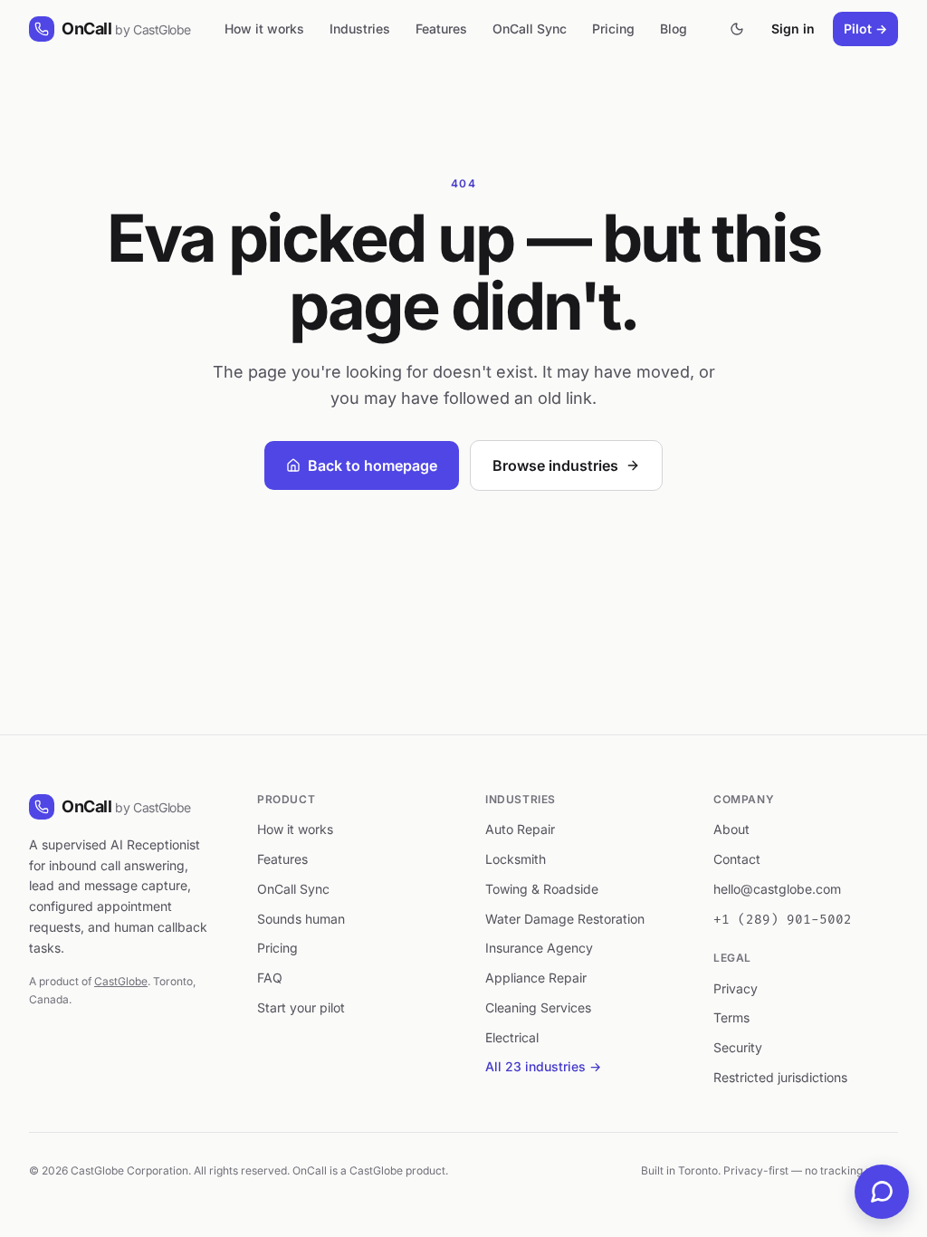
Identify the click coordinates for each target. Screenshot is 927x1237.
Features (441, 28)
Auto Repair (520, 829)
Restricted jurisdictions (780, 1077)
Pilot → (865, 28)
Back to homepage (372, 465)
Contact (736, 859)
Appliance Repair (536, 977)
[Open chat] (882, 1192)
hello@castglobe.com (777, 889)
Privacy (735, 988)
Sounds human (301, 918)
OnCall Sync (529, 28)
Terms (731, 1017)
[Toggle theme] (737, 29)
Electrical (512, 1037)
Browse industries (555, 465)
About (731, 829)
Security (737, 1047)
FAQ (269, 977)
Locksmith (515, 859)
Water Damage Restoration (565, 918)
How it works (264, 28)
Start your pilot (301, 1007)
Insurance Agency (539, 947)
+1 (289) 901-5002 (782, 919)
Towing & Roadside (541, 889)
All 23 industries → (543, 1066)
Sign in (793, 28)
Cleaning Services (538, 1007)
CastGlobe (121, 981)
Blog (673, 28)
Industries (360, 28)
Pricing (613, 28)
